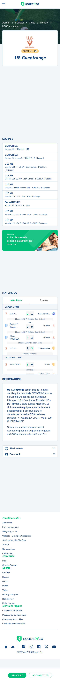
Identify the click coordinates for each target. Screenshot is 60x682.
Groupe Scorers (9, 565)
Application (7, 522)
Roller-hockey (8, 603)
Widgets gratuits (9, 531)
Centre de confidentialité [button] (13, 623)
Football (19, 22)
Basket (5, 577)
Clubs (32, 22)
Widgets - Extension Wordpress (16, 536)
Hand (4, 581)
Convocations (8, 549)
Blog (4, 561)
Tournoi (5, 544)
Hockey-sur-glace (10, 594)
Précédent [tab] (16, 301)
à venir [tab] (44, 301)
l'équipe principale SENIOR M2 (28, 393)
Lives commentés (10, 527)
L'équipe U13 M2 (16, 400)
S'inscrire (17, 675)
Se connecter (40, 675)
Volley (5, 590)
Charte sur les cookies (12, 619)
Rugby (5, 586)
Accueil (6, 22)
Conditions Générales (12, 610)
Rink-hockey (8, 599)
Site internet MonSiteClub (14, 540)
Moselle (44, 22)
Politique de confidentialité (14, 615)
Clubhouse (7, 553)
